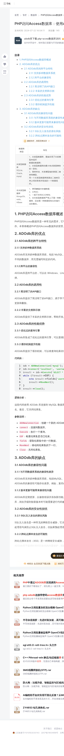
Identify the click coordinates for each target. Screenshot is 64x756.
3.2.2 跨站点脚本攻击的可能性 (45, 135)
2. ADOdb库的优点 (29, 64)
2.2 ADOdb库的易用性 (36, 81)
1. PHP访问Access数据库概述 (35, 59)
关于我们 (47, 728)
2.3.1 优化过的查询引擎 (41, 99)
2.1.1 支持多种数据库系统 (42, 73)
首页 (17, 15)
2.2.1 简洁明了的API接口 (42, 86)
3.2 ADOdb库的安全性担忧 (38, 126)
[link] (17, 15)
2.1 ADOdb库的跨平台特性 (38, 68)
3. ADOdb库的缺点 (29, 108)
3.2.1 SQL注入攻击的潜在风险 (45, 131)
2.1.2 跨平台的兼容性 (40, 77)
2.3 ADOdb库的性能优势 (37, 95)
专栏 (25, 15)
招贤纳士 (58, 728)
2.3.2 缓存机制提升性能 (41, 104)
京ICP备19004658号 (49, 733)
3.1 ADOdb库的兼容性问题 (38, 113)
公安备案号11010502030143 (27, 733)
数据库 (34, 15)
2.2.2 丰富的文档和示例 (41, 90)
